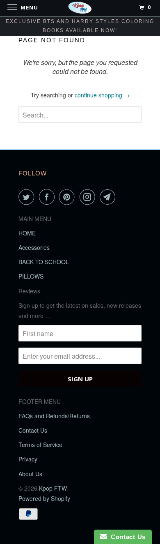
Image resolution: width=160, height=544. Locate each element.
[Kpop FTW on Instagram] (89, 197)
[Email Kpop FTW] (109, 197)
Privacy (27, 459)
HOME (27, 233)
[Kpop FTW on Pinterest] (68, 197)
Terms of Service (40, 444)
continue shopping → (102, 95)
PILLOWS (30, 276)
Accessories (34, 247)
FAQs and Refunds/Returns (54, 416)
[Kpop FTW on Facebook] (48, 197)
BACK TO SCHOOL (43, 262)
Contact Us (32, 430)
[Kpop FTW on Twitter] (27, 197)
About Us (30, 474)
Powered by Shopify (44, 498)
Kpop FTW (52, 488)
